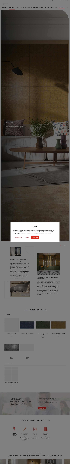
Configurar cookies (18, 237)
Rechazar (27, 237)
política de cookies (47, 233)
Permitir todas (35, 237)
